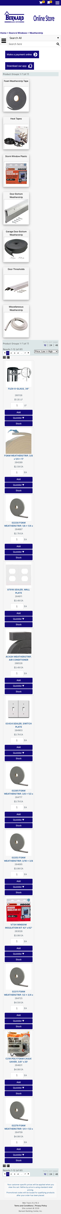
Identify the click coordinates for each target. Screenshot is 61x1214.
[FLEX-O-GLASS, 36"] (18, 373)
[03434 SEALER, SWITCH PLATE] (18, 708)
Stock (18, 423)
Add (19, 412)
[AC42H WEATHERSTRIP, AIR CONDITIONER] (18, 641)
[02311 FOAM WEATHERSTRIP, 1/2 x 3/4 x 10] (18, 976)
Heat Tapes (16, 118)
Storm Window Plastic (16, 156)
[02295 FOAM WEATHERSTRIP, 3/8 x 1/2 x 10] (18, 775)
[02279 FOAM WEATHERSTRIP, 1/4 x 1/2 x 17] (18, 1110)
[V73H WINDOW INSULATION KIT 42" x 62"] (18, 909)
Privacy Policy (41, 1206)
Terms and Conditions (24, 1206)
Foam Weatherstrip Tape (16, 81)
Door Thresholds (16, 269)
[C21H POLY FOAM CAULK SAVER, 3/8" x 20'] (18, 1043)
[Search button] (58, 44)
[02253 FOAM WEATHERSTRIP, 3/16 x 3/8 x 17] (18, 842)
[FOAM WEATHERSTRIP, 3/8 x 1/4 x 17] (18, 440)
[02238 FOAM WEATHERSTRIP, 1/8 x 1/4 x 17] (18, 507)
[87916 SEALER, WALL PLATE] (18, 574)
